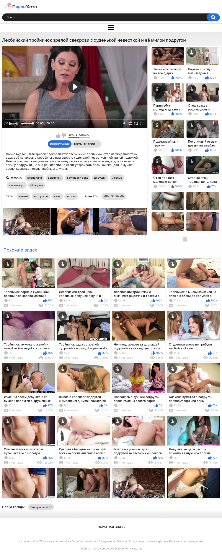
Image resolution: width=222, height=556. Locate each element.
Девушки (100, 177)
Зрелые (117, 177)
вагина (71, 196)
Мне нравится (58, 135)
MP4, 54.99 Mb (114, 196)
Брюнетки (54, 177)
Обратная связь (111, 527)
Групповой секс (77, 177)
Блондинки (34, 177)
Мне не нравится (64, 135)
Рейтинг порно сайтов (95, 548)
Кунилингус (16, 185)
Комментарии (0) (87, 144)
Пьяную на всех (41, 507)
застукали (41, 196)
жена (57, 196)
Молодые (36, 185)
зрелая (23, 196)
